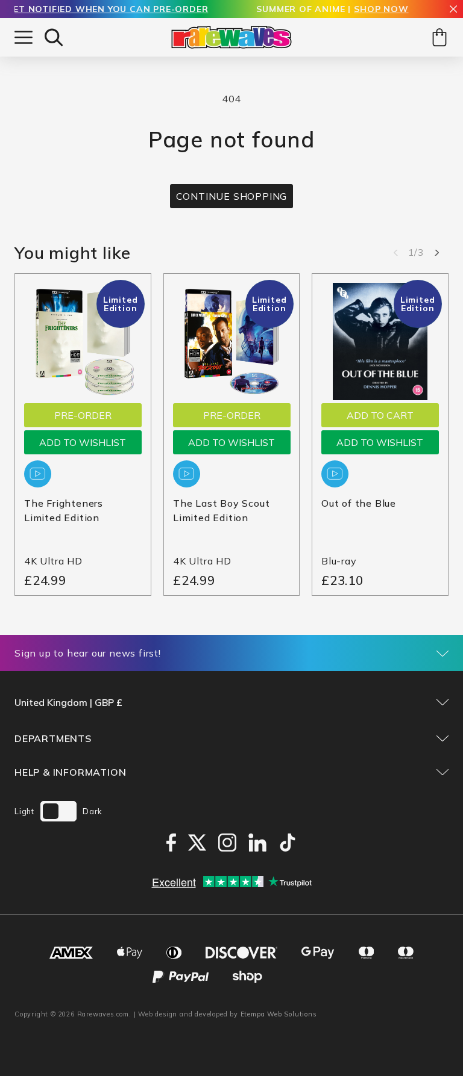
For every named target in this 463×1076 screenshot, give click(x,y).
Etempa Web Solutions (279, 1014)
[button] (54, 37)
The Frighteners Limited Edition (63, 510)
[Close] (453, 9)
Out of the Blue (358, 503)
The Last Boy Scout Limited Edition (221, 510)
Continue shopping (232, 196)
